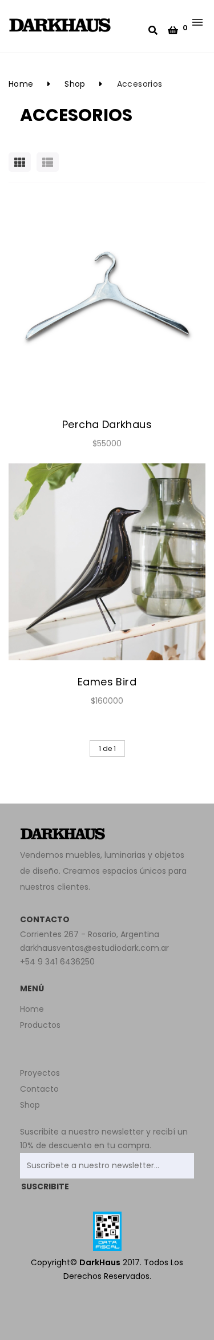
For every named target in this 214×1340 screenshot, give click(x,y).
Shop (75, 84)
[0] (173, 30)
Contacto (39, 1089)
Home (21, 84)
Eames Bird (107, 682)
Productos (40, 1025)
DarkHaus (99, 1262)
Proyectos (40, 1073)
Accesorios (140, 84)
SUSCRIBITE (45, 1186)
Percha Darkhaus (107, 424)
